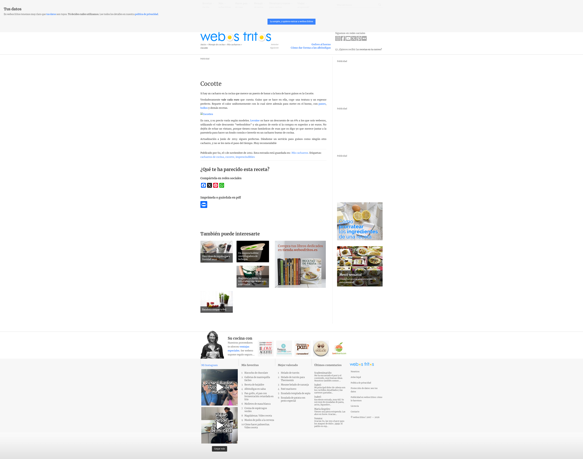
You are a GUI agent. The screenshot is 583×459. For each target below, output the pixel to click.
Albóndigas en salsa (255, 389)
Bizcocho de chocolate (256, 373)
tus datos (51, 14)
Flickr (364, 38)
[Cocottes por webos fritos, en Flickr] (206, 114)
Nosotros (355, 371)
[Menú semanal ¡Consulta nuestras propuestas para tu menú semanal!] (360, 285)
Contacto (355, 411)
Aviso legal (356, 377)
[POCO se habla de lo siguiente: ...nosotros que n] (219, 387)
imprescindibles (245, 156)
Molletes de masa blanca (257, 403)
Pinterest (358, 38)
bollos (204, 107)
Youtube (348, 38)
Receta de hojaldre (254, 384)
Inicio (203, 44)
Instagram (337, 38)
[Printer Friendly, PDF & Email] (203, 207)
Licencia (355, 406)
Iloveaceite (266, 348)
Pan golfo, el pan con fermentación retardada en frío (259, 396)
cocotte (229, 156)
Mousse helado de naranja (295, 384)
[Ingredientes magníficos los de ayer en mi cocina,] (219, 425)
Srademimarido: (328, 377)
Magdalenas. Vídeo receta (258, 415)
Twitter (353, 38)
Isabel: (329, 389)
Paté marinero (288, 389)
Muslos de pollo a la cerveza (259, 420)
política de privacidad (146, 14)
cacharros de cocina (212, 156)
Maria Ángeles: (329, 412)
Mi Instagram (209, 365)
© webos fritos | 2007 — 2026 (365, 417)
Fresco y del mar (284, 348)
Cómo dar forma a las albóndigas (311, 47)
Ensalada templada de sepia (295, 393)
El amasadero (302, 348)
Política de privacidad (361, 383)
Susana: (329, 422)
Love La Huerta (339, 348)
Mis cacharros (233, 44)
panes (322, 103)
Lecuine (255, 120)
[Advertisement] (255, 67)
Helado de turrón (290, 373)
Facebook (343, 38)
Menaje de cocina (216, 44)
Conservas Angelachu (321, 348)
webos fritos (235, 36)
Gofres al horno (321, 44)
